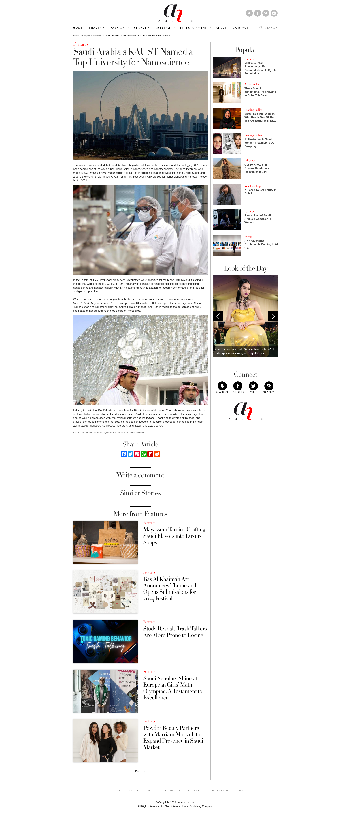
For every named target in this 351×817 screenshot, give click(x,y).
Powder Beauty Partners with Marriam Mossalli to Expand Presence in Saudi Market (173, 738)
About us (172, 790)
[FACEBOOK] (237, 385)
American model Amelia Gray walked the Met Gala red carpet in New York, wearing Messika (245, 351)
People (86, 35)
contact (241, 27)
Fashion (117, 27)
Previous (218, 316)
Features (97, 35)
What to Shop (252, 186)
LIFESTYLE (163, 27)
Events (248, 237)
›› (144, 771)
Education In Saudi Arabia (128, 432)
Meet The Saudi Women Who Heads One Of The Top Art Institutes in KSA (260, 117)
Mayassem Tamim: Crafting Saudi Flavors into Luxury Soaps (174, 536)
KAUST (76, 432)
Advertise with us (227, 790)
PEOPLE (140, 27)
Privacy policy (142, 790)
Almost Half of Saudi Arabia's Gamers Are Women (257, 219)
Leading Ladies (253, 110)
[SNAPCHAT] (222, 385)
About (221, 27)
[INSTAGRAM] (268, 385)
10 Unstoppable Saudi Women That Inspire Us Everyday (259, 143)
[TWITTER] (253, 385)
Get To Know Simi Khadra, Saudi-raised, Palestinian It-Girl (258, 168)
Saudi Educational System (97, 432)
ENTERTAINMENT (193, 27)
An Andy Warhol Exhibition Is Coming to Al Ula (261, 244)
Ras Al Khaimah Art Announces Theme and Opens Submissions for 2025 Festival (169, 589)
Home (78, 27)
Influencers (251, 160)
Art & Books (251, 84)
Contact (196, 790)
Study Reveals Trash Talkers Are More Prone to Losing (175, 632)
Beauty (95, 27)
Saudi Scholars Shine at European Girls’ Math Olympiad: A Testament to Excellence (172, 688)
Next (273, 316)
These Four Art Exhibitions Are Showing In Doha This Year (260, 92)
